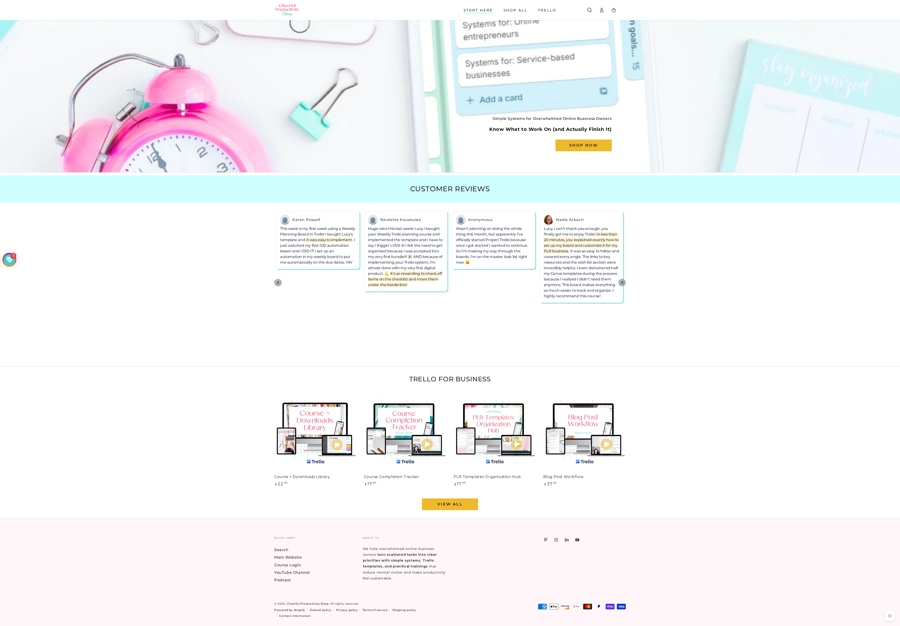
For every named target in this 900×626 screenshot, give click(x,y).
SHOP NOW (583, 145)
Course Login (287, 565)
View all (450, 504)
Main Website (288, 557)
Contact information (295, 616)
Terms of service (375, 610)
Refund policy (320, 610)
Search (281, 550)
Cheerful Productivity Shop (308, 603)
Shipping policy (404, 610)
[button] (589, 10)
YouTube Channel (292, 572)
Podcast (282, 580)
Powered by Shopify (289, 610)
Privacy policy (347, 610)
